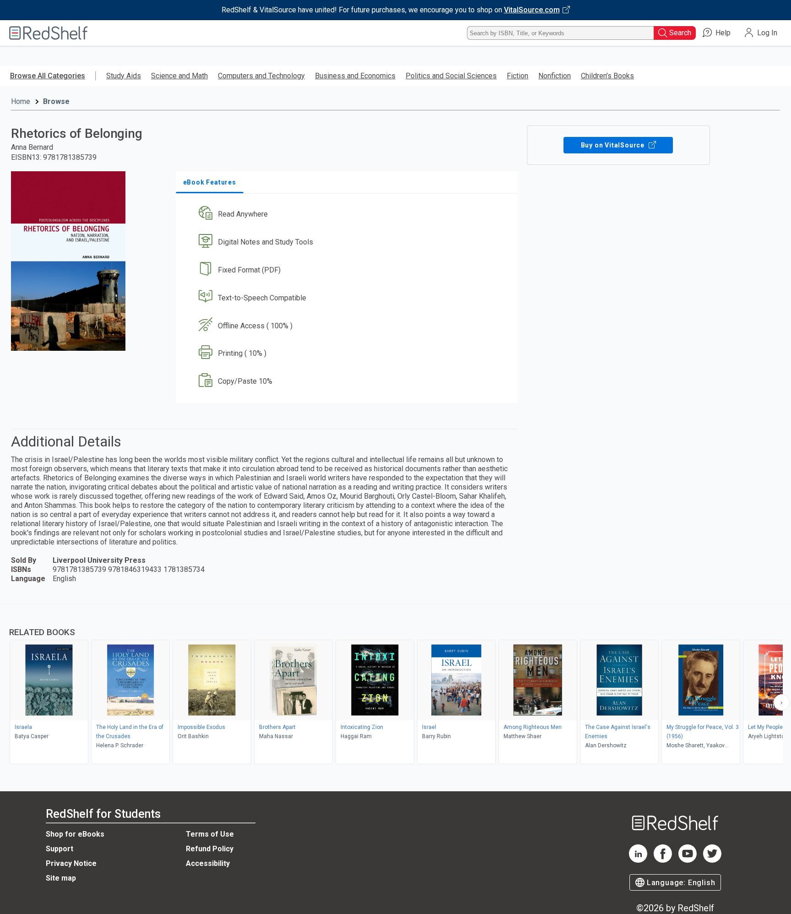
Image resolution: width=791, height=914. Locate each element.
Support (59, 848)
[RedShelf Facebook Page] (663, 860)
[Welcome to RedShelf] (48, 33)
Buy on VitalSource (613, 145)
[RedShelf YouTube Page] (687, 860)
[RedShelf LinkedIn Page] (638, 860)
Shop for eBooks (75, 834)
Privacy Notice (71, 863)
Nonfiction (554, 75)
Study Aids (123, 75)
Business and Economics (355, 75)
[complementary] (395, 685)
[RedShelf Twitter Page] (712, 860)
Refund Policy (209, 848)
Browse (56, 101)
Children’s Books (607, 75)
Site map (61, 878)
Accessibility (208, 863)
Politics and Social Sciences (451, 75)
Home (20, 101)
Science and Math (179, 75)
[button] (348, 214)
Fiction (517, 75)
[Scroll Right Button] (782, 702)
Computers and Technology (261, 75)
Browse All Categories (47, 75)
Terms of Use (210, 834)
